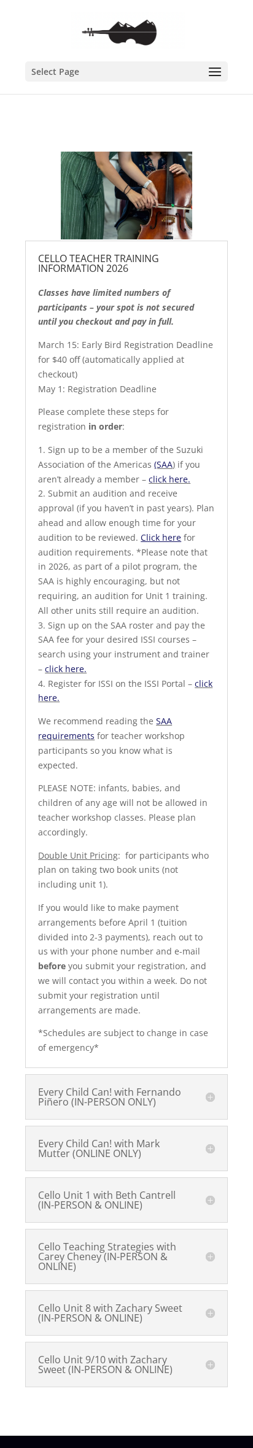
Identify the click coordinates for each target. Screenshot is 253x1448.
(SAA (163, 464)
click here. (169, 479)
